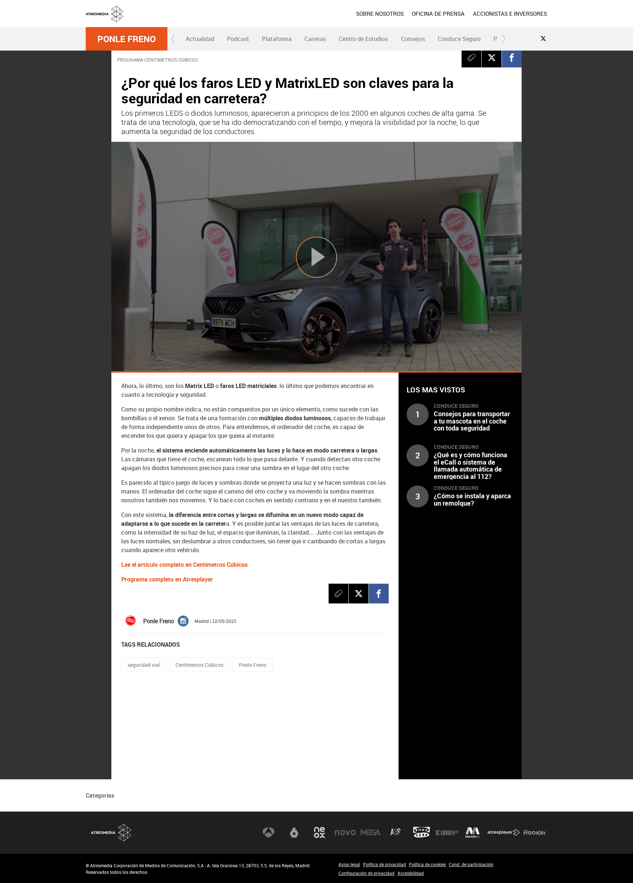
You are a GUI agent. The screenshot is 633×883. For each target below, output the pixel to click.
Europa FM (447, 832)
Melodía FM (473, 832)
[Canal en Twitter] (543, 38)
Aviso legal (349, 864)
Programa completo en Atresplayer (167, 579)
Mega (371, 832)
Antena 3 (269, 832)
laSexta (294, 832)
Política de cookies (427, 864)
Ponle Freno (126, 39)
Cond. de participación (471, 864)
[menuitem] (380, 13)
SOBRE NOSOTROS (380, 13)
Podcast (238, 39)
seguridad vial (143, 664)
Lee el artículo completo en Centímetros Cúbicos (184, 565)
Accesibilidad (410, 873)
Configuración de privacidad (366, 873)
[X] (491, 57)
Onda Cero (422, 832)
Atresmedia (111, 832)
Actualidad (200, 39)
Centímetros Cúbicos (199, 664)
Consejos (413, 39)
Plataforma (277, 39)
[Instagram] (183, 621)
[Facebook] (512, 57)
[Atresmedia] (319, 19)
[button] (173, 38)
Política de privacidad (384, 864)
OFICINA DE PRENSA (438, 13)
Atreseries (396, 832)
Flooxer (534, 832)
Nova (345, 832)
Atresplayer (503, 832)
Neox (319, 832)
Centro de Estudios (363, 39)
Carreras (315, 39)
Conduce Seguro (459, 39)
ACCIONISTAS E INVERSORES (510, 13)
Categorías (100, 795)
